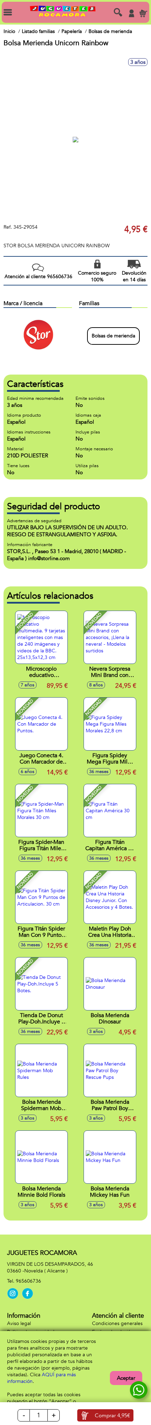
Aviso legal (19, 1323)
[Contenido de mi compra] (143, 13)
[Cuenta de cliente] (131, 13)
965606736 (28, 1281)
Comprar (112, 1415)
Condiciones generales (117, 1323)
